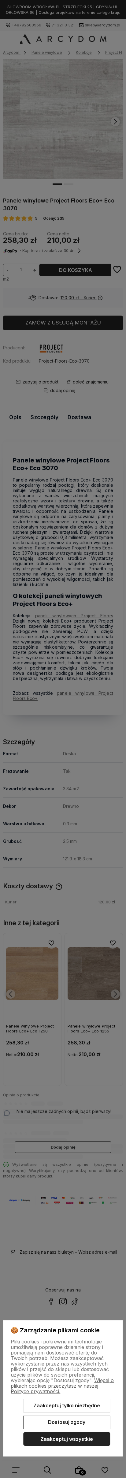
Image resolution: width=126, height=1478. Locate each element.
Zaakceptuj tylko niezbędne (66, 1405)
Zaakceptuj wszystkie (66, 1439)
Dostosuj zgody (66, 1422)
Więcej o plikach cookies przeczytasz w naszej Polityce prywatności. (62, 1385)
